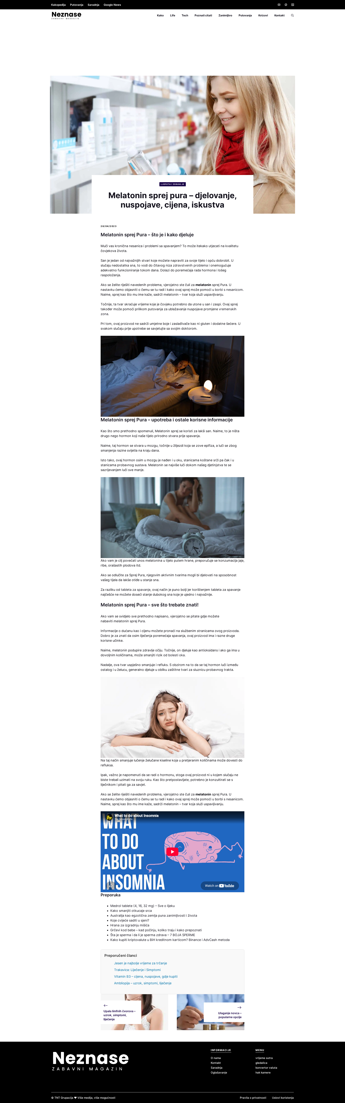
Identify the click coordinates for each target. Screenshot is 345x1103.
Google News (112, 4)
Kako (160, 15)
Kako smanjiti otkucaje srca (131, 911)
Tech (185, 15)
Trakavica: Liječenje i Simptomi (137, 970)
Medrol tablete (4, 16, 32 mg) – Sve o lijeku (142, 906)
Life (172, 15)
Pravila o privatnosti (253, 1097)
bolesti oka (176, 655)
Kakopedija (58, 4)
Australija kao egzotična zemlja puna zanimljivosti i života (153, 915)
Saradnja (93, 4)
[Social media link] (279, 4)
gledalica (261, 1063)
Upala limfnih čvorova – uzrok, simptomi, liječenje (119, 1015)
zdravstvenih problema (190, 265)
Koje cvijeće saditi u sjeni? (129, 920)
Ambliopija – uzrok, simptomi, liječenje (142, 983)
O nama (216, 1058)
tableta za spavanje (135, 590)
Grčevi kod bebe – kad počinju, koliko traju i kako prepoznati (156, 930)
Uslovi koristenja (283, 1097)
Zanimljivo (225, 15)
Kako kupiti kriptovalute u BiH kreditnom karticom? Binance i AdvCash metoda (170, 940)
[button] (291, 15)
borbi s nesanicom (229, 290)
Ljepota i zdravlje (172, 184)
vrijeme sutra (264, 1058)
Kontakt (279, 15)
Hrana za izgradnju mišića (129, 925)
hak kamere (263, 1072)
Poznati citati (203, 15)
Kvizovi (263, 15)
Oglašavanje (219, 1072)
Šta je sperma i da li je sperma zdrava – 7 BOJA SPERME (152, 935)
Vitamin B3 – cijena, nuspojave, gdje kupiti (146, 976)
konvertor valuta (266, 1067)
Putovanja (76, 4)
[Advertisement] (172, 49)
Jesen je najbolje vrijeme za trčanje (140, 963)
